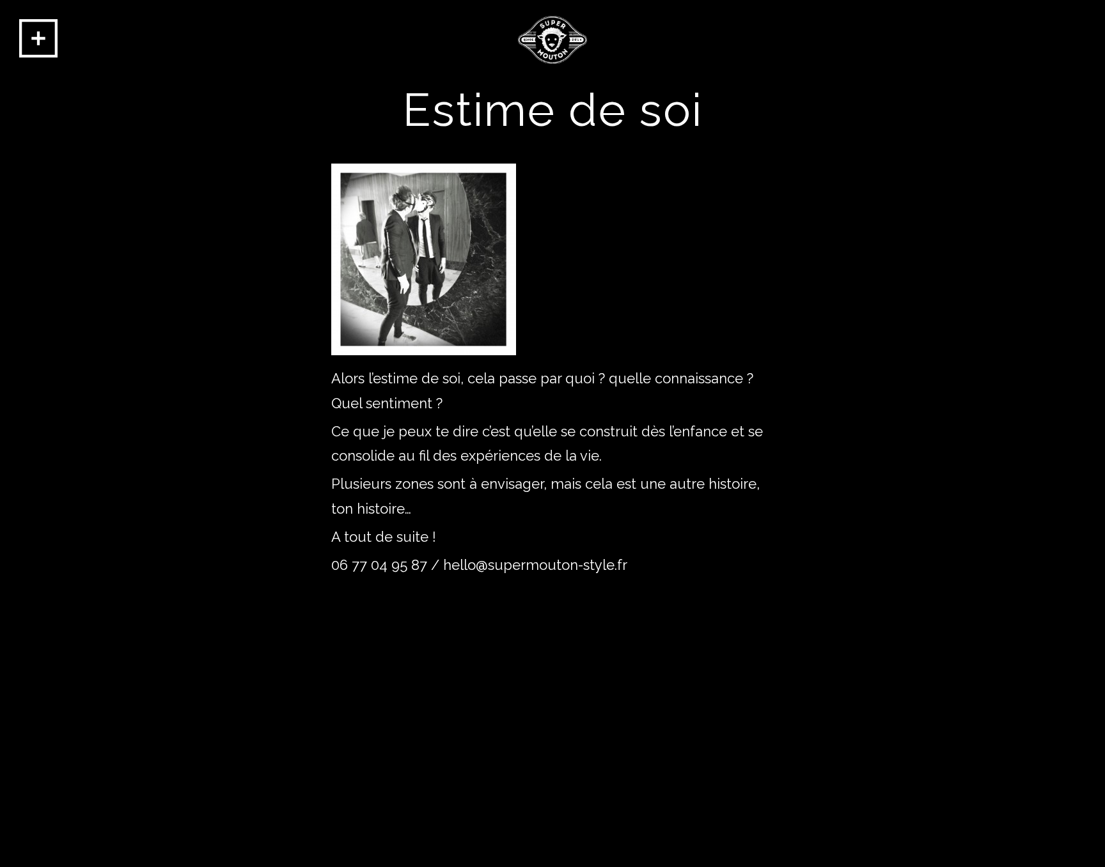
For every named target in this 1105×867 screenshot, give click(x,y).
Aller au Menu (38, 38)
